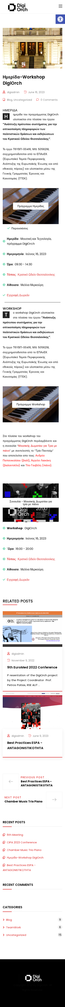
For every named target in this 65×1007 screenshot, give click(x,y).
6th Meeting (15, 835)
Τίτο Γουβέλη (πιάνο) (38, 465)
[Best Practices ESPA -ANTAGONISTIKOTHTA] (32, 711)
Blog (9, 100)
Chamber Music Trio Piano (24, 850)
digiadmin (13, 92)
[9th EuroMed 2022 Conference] (32, 629)
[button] (60, 19)
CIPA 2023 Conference (22, 842)
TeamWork (13, 927)
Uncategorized (23, 100)
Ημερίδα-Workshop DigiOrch (25, 857)
